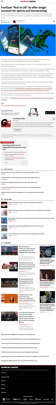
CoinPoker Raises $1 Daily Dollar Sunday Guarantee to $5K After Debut (19, 347)
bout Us (6, 162)
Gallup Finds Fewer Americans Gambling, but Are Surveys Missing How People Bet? (22, 192)
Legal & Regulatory (5, 189)
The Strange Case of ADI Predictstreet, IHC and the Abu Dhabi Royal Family (20, 343)
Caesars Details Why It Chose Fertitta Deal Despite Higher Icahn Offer (26, 233)
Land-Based (7, 105)
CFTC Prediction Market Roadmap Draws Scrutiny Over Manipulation (47, 284)
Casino (6, 4)
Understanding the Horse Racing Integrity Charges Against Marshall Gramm (20, 177)
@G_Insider (4, 372)
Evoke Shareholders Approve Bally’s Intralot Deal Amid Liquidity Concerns (20, 172)
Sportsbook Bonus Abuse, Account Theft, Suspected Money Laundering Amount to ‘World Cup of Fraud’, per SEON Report (47, 307)
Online (2, 105)
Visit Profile (17, 129)
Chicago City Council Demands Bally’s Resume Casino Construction (25, 226)
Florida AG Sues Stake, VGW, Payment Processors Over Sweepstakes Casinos (21, 187)
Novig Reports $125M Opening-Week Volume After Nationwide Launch (19, 182)
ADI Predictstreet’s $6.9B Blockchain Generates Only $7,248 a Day (18, 334)
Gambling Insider (21, 20)
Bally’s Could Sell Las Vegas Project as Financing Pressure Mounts (25, 202)
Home (2, 4)
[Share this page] (54, 21)
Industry (42, 312)
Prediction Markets (23, 303)
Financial (17, 105)
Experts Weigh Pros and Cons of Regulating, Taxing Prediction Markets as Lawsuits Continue (25, 356)
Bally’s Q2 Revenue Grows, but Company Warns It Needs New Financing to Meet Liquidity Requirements (31, 218)
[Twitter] (54, 119)
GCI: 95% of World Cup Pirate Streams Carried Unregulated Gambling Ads (20, 352)
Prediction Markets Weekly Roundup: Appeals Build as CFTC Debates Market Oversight (47, 261)
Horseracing (22, 105)
